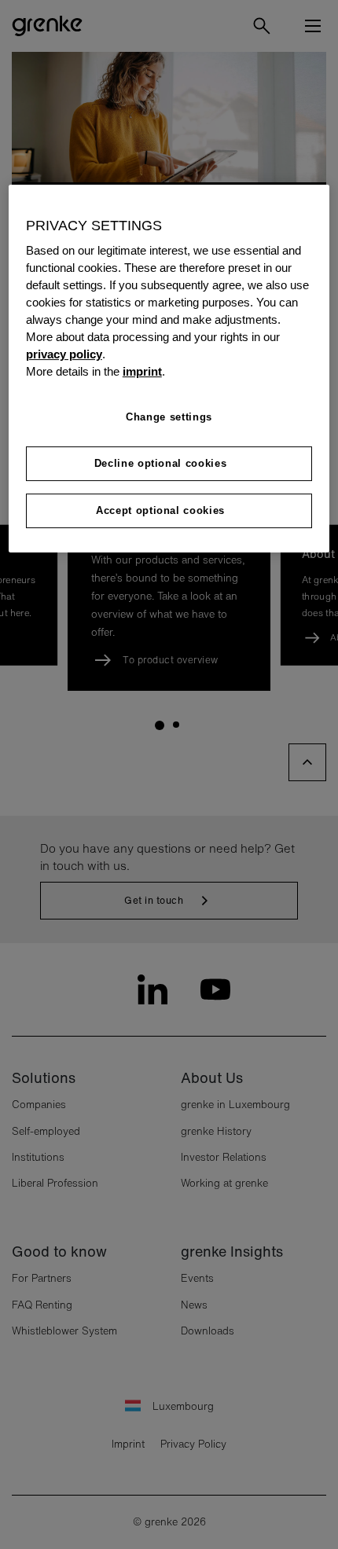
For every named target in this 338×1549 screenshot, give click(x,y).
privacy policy (64, 354)
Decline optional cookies (160, 463)
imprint (142, 371)
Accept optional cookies (160, 510)
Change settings (169, 417)
